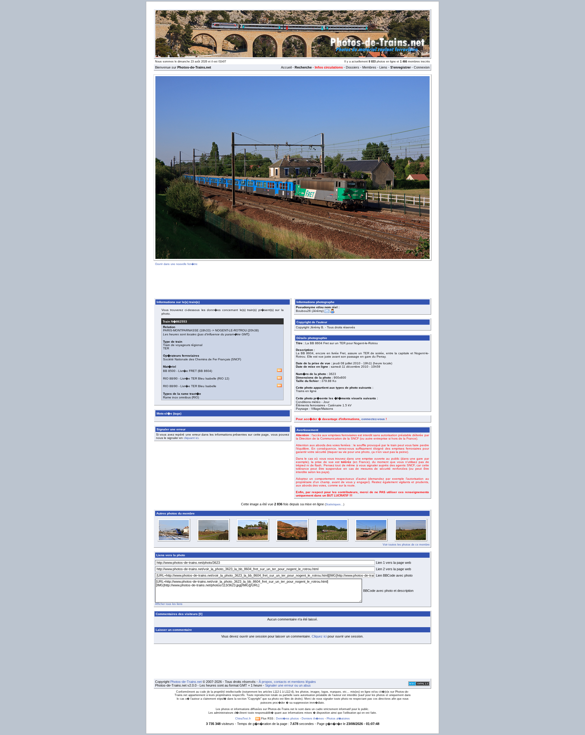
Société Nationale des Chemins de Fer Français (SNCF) (202, 359)
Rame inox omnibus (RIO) (181, 397)
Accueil (286, 67)
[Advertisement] (292, 281)
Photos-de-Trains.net (186, 682)
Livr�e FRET (187, 371)
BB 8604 (205, 371)
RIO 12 (223, 378)
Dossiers (352, 67)
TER (166, 348)
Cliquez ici (319, 636)
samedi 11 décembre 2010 (349, 366)
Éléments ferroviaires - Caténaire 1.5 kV (324, 405)
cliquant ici (191, 438)
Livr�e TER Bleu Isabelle (198, 378)
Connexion (422, 67)
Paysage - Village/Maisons (314, 408)
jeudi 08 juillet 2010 (346, 363)
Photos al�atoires (338, 718)
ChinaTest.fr (243, 718)
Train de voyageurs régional (182, 345)
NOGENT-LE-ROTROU (231, 330)
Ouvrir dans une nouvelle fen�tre (176, 264)
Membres (369, 67)
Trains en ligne (306, 391)
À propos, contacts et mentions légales (287, 682)
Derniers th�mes (313, 718)
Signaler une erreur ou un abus (288, 685)
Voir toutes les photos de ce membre (406, 544)
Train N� (175, 321)
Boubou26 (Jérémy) (310, 311)
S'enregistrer (400, 67)
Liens (383, 67)
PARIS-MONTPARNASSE (181, 330)
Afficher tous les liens (169, 604)
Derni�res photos (287, 718)
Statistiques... (334, 504)
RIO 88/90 (170, 378)
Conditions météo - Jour (312, 402)
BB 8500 (169, 371)
